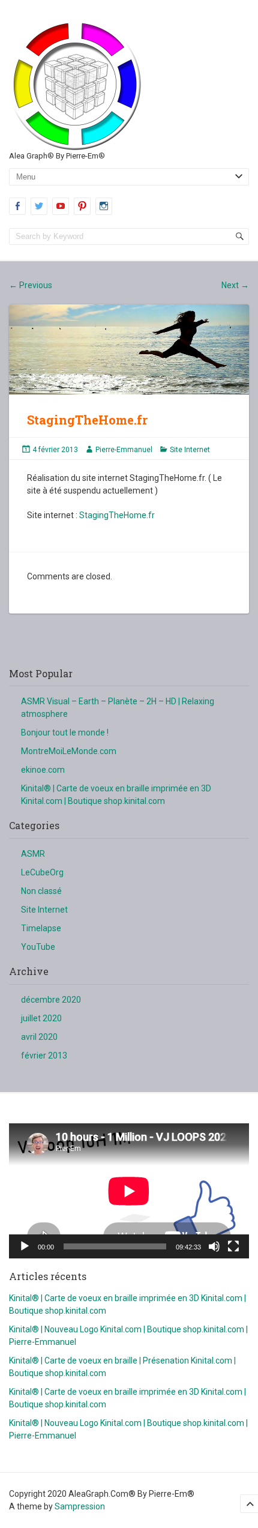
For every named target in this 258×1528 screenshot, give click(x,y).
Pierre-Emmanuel (123, 449)
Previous (30, 285)
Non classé (41, 891)
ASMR (33, 854)
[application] (129, 1190)
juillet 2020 (41, 1018)
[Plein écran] (233, 1246)
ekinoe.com (43, 770)
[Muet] (214, 1246)
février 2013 (44, 1055)
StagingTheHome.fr (117, 515)
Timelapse (41, 928)
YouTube (38, 947)
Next (235, 285)
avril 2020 (39, 1037)
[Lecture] (25, 1246)
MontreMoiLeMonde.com (68, 751)
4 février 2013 (55, 449)
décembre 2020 (51, 999)
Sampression (80, 1506)
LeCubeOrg (42, 872)
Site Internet (190, 449)
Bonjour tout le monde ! (65, 732)
